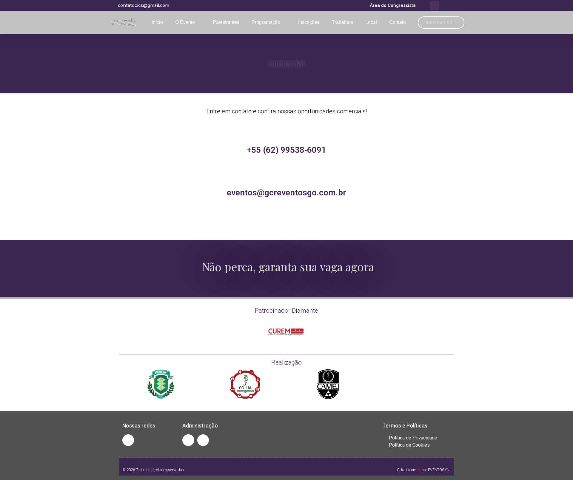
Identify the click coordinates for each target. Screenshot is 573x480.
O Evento (185, 22)
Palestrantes (226, 22)
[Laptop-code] (188, 440)
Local (371, 22)
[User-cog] (203, 440)
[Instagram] (128, 440)
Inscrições (309, 22)
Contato (397, 22)
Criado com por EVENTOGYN (423, 469)
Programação (266, 22)
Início (157, 22)
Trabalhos (342, 22)
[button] (434, 5)
